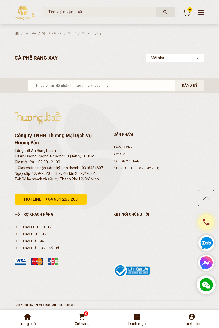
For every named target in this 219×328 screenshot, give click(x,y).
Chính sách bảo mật (30, 241)
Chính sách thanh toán (33, 227)
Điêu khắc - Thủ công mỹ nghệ (136, 168)
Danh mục (137, 324)
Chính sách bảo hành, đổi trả (37, 248)
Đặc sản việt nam (127, 161)
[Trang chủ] (17, 33)
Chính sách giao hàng (32, 234)
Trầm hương (123, 147)
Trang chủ (27, 324)
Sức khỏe (120, 154)
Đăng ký (189, 85)
